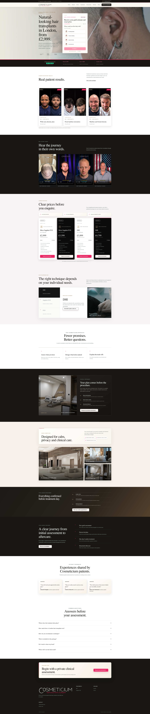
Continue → (75, 48)
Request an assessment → (47, 256)
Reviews (94, 4)
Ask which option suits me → (70, 308)
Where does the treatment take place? (75, 623)
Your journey (88, 4)
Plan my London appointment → (81, 509)
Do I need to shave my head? (75, 644)
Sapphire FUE (78, 690)
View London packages (91, 80)
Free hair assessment (106, 4)
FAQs (99, 4)
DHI (76, 688)
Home (69, 4)
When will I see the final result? (75, 649)
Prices (77, 4)
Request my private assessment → (89, 410)
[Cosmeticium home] (45, 4)
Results (73, 4)
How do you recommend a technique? (75, 633)
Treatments (83, 4)
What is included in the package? (75, 639)
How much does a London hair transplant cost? (75, 628)
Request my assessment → (101, 670)
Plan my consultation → (45, 546)
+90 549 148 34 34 (42, 704)
